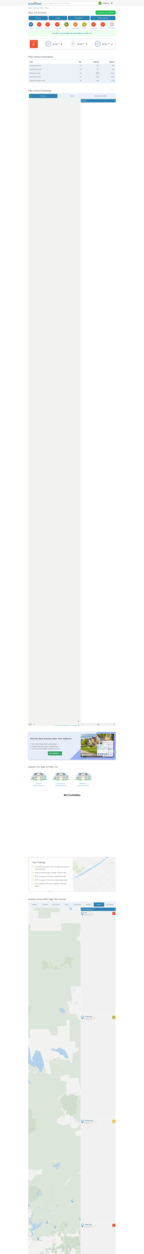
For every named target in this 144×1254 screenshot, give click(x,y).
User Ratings (109, 904)
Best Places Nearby (103, 18)
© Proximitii (56, 725)
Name (72, 96)
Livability (105, 3)
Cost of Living (56, 904)
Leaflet (79, 725)
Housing (88, 904)
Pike (42, 8)
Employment (77, 904)
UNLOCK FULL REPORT (106, 12)
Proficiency (43, 96)
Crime (66, 904)
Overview (38, 18)
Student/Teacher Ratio (101, 96)
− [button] (78, 724)
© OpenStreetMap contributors (65, 725)
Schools (99, 904)
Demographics (79, 18)
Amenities (45, 904)
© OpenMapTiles (74, 725)
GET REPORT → (55, 753)
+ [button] (78, 721)
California (36, 8)
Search (30, 8)
